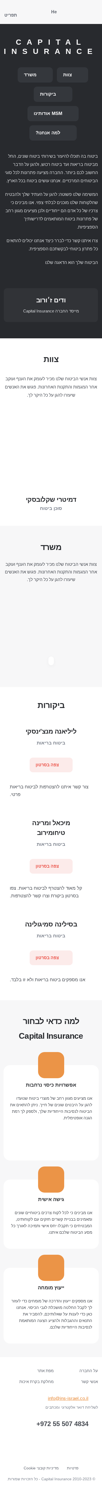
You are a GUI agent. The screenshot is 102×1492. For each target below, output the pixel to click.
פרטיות (73, 1468)
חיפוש (27, 12)
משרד (31, 74)
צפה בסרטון (48, 764)
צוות (68, 74)
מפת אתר (45, 1370)
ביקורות (48, 94)
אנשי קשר (89, 1381)
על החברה (88, 1370)
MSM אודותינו (49, 113)
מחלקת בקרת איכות (36, 1381)
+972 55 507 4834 (62, 1424)
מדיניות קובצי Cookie (41, 1468)
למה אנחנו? (49, 132)
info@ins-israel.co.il (68, 1398)
